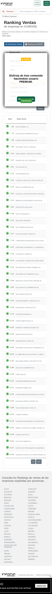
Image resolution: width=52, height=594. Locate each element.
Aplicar (40, 108)
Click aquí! (6, 36)
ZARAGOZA (8, 562)
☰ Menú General (9, 16)
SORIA (6, 551)
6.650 (12, 227)
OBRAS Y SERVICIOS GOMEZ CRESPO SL (30, 428)
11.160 (12, 361)
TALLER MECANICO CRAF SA (26, 408)
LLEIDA (31, 528)
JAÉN (6, 523)
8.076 (12, 247)
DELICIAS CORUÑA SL (23, 220)
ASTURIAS (8, 495)
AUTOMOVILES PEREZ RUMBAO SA (28, 267)
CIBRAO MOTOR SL (22, 434)
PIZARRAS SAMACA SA (23, 388)
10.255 (12, 334)
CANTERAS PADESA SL (23, 314)
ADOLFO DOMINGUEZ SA (24, 187)
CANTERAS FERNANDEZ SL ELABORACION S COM (31, 247)
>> (39, 462)
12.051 (12, 381)
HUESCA (7, 520)
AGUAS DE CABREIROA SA (25, 368)
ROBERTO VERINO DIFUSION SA (27, 327)
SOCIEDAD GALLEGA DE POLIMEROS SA (30, 348)
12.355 (12, 394)
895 (13, 147)
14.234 (12, 421)
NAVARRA (32, 537)
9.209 (12, 294)
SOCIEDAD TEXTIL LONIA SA (25, 147)
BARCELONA (33, 497)
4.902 (12, 207)
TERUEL (7, 554)
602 (13, 126)
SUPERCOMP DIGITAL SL (24, 321)
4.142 (12, 200)
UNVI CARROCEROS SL (24, 294)
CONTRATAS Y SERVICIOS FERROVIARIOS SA (31, 261)
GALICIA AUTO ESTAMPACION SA (27, 287)
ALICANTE (8, 492)
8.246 (12, 260)
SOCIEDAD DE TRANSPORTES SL (27, 274)
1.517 (12, 160)
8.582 (12, 287)
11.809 (12, 367)
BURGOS (7, 500)
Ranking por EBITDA (35, 44)
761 (13, 133)
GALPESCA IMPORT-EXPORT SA (27, 401)
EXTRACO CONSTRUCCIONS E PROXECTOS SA (31, 194)
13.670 (12, 414)
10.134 (12, 320)
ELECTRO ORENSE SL (23, 441)
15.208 (12, 454)
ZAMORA (31, 559)
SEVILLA (31, 548)
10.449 (12, 341)
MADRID (31, 531)
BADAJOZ (7, 497)
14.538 (12, 434)
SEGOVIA (31, 545)
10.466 (12, 347)
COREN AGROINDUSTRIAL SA (26, 140)
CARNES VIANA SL (22, 414)
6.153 (12, 220)
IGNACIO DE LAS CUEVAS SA (26, 160)
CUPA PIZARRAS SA (22, 174)
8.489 (12, 280)
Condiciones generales (25, 575)
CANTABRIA (32, 503)
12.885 (12, 407)
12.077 (12, 387)
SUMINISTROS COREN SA (25, 341)
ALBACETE (32, 489)
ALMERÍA (31, 492)
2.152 (12, 173)
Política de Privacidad (43, 575)
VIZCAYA (7, 559)
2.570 (12, 187)
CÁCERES (32, 500)
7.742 (12, 240)
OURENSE (8, 540)
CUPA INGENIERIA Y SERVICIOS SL (28, 301)
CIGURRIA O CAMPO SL (24, 254)
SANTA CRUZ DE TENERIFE (10, 546)
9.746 (12, 314)
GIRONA (31, 512)
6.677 (12, 234)
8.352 (12, 274)
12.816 (12, 401)
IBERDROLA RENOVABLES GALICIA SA (29, 200)
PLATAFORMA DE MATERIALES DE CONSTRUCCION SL (31, 394)
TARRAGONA (33, 551)
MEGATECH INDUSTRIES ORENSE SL (29, 281)
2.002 (12, 167)
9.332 (12, 300)
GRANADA (8, 514)
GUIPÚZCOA (8, 517)
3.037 (12, 193)
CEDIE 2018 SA (21, 374)
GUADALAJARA (34, 514)
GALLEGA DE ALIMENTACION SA (27, 133)
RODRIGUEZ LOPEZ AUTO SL (26, 307)
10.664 (12, 354)
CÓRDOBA (32, 509)
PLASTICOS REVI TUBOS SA (25, 234)
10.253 (12, 327)
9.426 (12, 307)
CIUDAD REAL (9, 509)
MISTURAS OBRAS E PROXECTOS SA (29, 361)
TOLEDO (31, 554)
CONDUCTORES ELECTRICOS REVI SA (29, 180)
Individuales (26, 101)
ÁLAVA (6, 489)
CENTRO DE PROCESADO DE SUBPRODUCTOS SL (31, 448)
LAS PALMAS (33, 526)
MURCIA (7, 537)
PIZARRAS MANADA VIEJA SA (26, 381)
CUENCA (7, 512)
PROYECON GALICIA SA (24, 207)
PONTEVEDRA (9, 542)
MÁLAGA (7, 534)
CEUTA (30, 506)
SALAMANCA (33, 542)
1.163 (12, 153)
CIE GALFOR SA (21, 167)
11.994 (12, 374)
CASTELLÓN (9, 506)
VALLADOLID (33, 556)
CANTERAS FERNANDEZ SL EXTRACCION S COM (31, 421)
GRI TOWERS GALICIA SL (24, 227)
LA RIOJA (7, 526)
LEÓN (6, 528)
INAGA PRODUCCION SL (24, 334)
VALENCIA (8, 556)
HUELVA (31, 517)
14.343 (12, 428)
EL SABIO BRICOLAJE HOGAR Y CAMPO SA (31, 354)
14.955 (12, 441)
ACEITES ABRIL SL (22, 127)
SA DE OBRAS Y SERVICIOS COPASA (28, 154)
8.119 (12, 254)
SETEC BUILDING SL (23, 214)
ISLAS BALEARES (34, 520)
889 (13, 140)
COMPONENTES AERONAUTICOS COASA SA (31, 240)
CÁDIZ (6, 503)
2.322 (12, 180)
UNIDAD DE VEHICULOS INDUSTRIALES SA (31, 455)
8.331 (12, 267)
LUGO (6, 531)
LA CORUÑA (32, 523)
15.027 (12, 448)
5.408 (12, 213)
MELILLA (31, 534)
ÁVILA (30, 495)
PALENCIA (32, 540)
